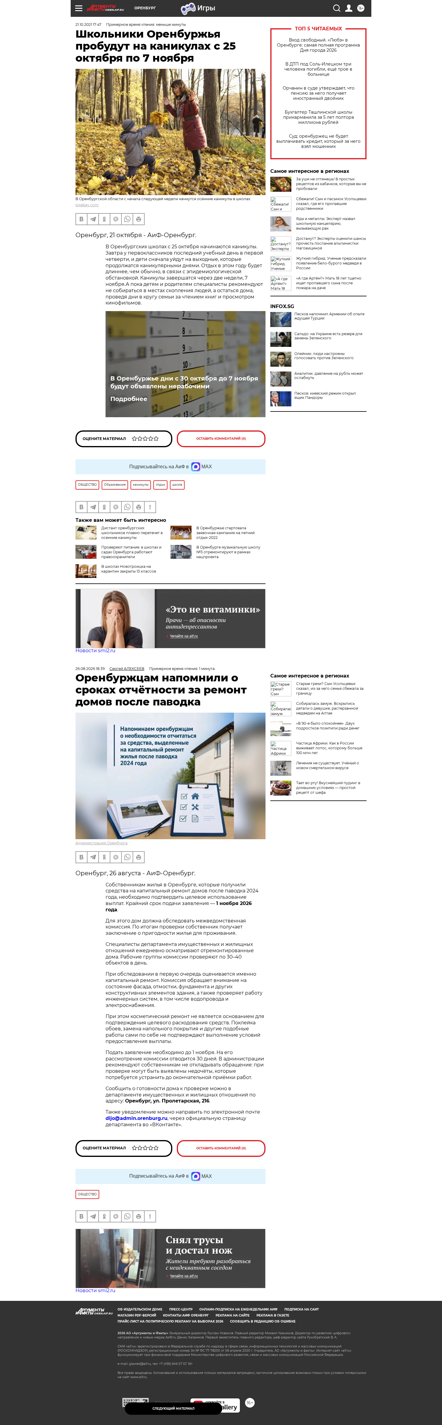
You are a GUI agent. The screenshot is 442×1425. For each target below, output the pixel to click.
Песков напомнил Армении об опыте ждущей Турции (329, 316)
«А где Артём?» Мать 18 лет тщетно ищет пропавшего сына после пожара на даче (328, 283)
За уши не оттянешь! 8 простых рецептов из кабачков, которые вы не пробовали (331, 184)
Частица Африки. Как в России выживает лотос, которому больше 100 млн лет (329, 748)
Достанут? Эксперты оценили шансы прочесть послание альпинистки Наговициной (331, 243)
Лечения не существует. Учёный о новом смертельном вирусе (327, 765)
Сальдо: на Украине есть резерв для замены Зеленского (328, 336)
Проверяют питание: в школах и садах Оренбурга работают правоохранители (131, 552)
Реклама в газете (272, 1315)
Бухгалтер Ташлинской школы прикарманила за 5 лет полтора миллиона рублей (318, 117)
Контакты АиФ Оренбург (186, 1315)
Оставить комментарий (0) (221, 439)
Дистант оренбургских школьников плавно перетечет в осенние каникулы (132, 533)
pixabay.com (87, 205)
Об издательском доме (140, 1309)
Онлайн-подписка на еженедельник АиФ (238, 1309)
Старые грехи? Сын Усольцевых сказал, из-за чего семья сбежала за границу (330, 688)
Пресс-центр (180, 1309)
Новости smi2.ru (95, 650)
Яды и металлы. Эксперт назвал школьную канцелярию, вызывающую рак (325, 223)
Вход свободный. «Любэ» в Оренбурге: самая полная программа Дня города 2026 (318, 45)
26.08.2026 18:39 (90, 668)
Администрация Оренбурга (101, 843)
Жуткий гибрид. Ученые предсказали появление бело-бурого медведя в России (331, 263)
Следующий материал (173, 1409)
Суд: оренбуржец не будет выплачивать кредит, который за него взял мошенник (318, 141)
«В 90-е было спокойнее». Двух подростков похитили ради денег (328, 725)
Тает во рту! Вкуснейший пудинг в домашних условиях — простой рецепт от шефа (328, 788)
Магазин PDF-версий (137, 1315)
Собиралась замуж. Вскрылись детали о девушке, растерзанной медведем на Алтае (327, 708)
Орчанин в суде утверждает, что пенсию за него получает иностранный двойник (319, 93)
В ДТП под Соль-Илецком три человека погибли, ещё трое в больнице (318, 69)
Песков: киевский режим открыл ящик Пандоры (325, 395)
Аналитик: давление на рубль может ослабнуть (328, 376)
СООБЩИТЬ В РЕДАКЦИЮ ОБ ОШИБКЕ (263, 1321)
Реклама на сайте (233, 1315)
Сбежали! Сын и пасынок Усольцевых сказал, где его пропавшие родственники (331, 204)
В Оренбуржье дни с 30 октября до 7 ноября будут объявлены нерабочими (184, 382)
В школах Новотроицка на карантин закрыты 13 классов (128, 568)
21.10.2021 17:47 (88, 24)
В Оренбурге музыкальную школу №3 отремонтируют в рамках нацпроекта (228, 552)
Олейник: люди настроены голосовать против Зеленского (324, 356)
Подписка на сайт (301, 1309)
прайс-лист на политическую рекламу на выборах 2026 (170, 1321)
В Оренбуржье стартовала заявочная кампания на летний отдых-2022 (225, 533)
